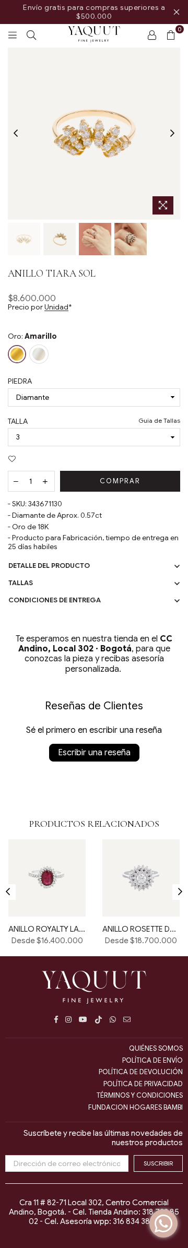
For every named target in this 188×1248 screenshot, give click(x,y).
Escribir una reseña (94, 752)
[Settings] (152, 34)
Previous (16, 133)
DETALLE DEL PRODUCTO (49, 565)
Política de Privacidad (143, 1083)
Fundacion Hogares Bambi (135, 1107)
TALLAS (20, 582)
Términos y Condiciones (140, 1095)
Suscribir (158, 1163)
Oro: (32, 336)
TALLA (94, 421)
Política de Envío (152, 1060)
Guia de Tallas (159, 420)
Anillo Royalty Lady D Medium (47, 929)
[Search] (31, 34)
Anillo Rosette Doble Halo (141, 929)
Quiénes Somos (156, 1048)
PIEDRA (20, 381)
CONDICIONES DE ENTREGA (54, 600)
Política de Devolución (141, 1071)
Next (172, 133)
